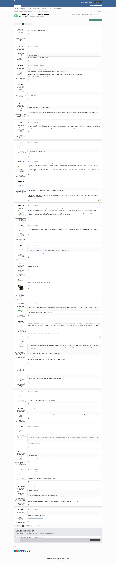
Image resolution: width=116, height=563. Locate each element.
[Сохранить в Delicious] (25, 551)
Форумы (16, 8)
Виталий (21, 303)
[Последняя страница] (31, 24)
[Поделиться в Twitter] (19, 551)
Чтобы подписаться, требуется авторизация (82, 14)
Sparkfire (20, 280)
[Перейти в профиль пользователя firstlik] (21, 127)
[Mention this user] (28, 34)
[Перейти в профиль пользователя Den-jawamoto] (20, 491)
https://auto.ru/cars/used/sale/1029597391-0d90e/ (39, 282)
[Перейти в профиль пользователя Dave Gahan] (16, 15)
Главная (17, 5)
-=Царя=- (21, 104)
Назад (18, 24)
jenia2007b (21, 181)
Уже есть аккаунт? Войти (86, 2)
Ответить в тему (95, 19)
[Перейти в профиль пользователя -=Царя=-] (21, 108)
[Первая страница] (15, 24)
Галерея (29, 8)
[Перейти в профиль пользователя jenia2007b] (20, 185)
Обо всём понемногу (39, 16)
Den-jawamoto (21, 487)
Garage (45, 5)
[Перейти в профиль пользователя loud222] (21, 251)
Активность (25, 5)
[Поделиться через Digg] (23, 551)
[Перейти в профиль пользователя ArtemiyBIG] (20, 166)
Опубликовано (34, 27)
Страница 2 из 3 (36, 24)
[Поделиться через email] (27, 551)
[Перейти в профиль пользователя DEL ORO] (21, 51)
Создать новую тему (82, 19)
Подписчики (95, 14)
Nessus (21, 28)
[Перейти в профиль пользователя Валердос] (20, 268)
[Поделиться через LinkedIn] (15, 551)
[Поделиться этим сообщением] (100, 28)
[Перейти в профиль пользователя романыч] (20, 375)
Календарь (22, 8)
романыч (21, 368)
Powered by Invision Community (58, 561)
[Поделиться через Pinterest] (29, 551)
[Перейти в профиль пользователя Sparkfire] (21, 287)
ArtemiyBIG (20, 161)
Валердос (21, 264)
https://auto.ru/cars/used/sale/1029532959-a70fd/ (40, 250)
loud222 (20, 245)
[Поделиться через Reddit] (17, 551)
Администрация (36, 8)
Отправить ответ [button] (95, 540)
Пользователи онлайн (46, 8)
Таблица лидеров (57, 8)
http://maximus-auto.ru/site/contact (35, 518)
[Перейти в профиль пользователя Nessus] (21, 32)
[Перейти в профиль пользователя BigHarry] (21, 70)
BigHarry (20, 65)
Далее (28, 24)
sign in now (43, 533)
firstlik (21, 122)
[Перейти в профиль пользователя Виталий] (21, 308)
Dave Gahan (24, 16)
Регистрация (97, 2)
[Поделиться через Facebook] (21, 551)
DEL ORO (20, 46)
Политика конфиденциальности (54, 558)
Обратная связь (65, 558)
